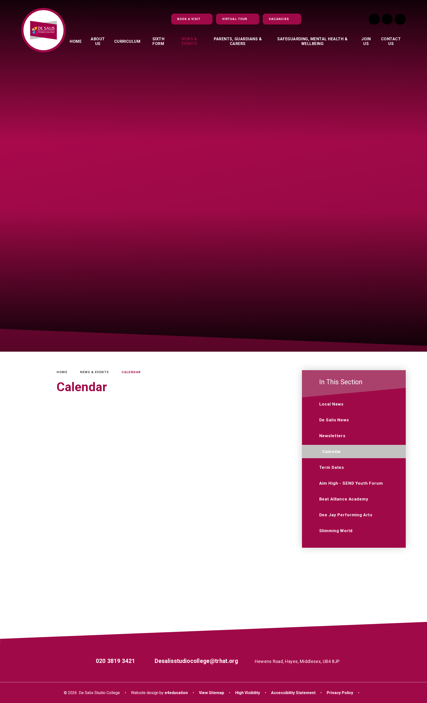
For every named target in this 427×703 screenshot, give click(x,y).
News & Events (94, 372)
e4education (176, 692)
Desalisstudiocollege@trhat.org (196, 661)
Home (62, 372)
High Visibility (247, 692)
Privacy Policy (340, 692)
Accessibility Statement (293, 692)
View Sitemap (211, 692)
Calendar (131, 372)
